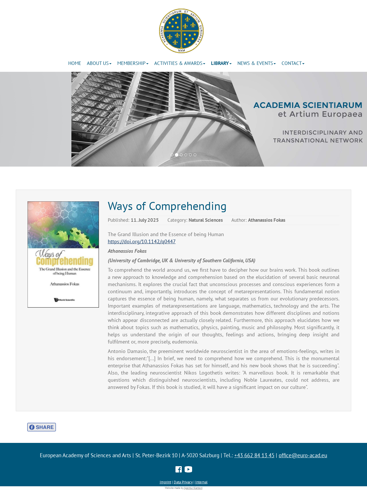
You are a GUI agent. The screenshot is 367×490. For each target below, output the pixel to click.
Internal (201, 482)
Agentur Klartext (193, 488)
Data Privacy (183, 482)
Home (74, 63)
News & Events (255, 63)
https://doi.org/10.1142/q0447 (142, 241)
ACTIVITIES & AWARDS (178, 63)
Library (220, 63)
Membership (131, 63)
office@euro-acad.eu (303, 455)
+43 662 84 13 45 (254, 455)
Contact (292, 63)
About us (98, 63)
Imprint (165, 482)
